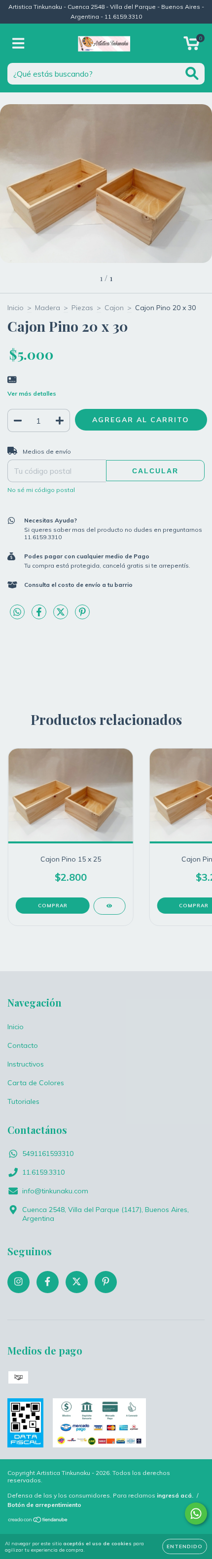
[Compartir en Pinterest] (82, 615)
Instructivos (25, 1064)
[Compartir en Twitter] (61, 615)
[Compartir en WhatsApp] (17, 612)
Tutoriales (23, 1101)
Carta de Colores (35, 1082)
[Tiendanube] (38, 1520)
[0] (191, 45)
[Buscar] (192, 73)
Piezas (82, 307)
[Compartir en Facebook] (40, 615)
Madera (47, 307)
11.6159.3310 (43, 1172)
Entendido (185, 1546)
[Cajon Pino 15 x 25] (109, 906)
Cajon (114, 307)
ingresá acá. (175, 1495)
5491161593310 (47, 1153)
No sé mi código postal (41, 489)
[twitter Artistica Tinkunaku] (77, 1282)
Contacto (22, 1045)
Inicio (15, 307)
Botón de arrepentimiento (44, 1504)
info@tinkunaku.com (55, 1190)
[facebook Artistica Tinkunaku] (47, 1282)
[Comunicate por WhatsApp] (196, 1513)
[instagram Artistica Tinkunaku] (18, 1282)
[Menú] (18, 43)
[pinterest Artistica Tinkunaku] (106, 1282)
